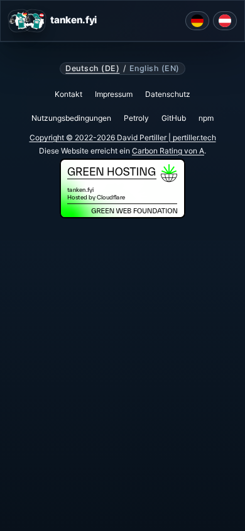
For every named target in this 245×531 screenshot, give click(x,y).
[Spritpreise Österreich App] (225, 20)
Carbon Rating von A (168, 150)
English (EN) (154, 68)
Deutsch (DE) (92, 68)
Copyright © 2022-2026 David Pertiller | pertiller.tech (123, 137)
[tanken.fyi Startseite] (27, 20)
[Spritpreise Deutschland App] (197, 20)
